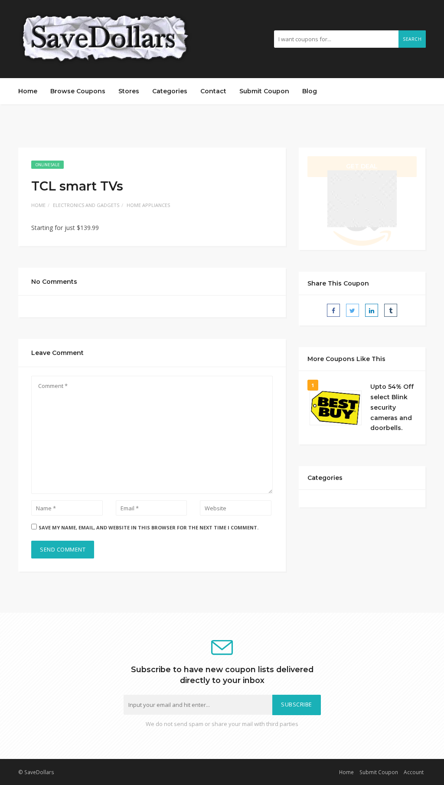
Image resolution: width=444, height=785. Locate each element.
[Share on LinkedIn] (371, 310)
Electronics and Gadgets (86, 205)
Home (27, 91)
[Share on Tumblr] (390, 310)
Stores (128, 91)
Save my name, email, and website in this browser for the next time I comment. (148, 527)
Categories (169, 91)
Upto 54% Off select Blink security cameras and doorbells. (392, 407)
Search (412, 39)
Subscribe (296, 704)
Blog (309, 91)
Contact (213, 91)
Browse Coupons (77, 91)
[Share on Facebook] (333, 310)
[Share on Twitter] (352, 310)
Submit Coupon (264, 91)
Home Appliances (148, 205)
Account (414, 772)
